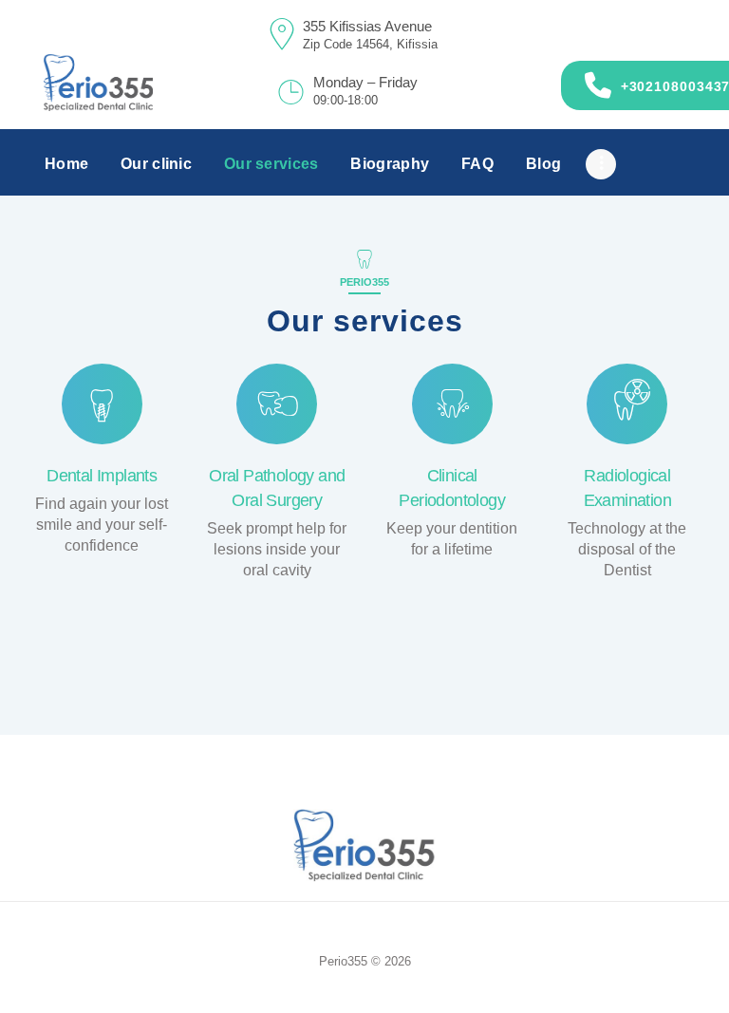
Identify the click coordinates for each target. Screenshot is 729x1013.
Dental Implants (102, 475)
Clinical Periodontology (452, 488)
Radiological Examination (627, 488)
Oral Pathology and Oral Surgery (277, 488)
